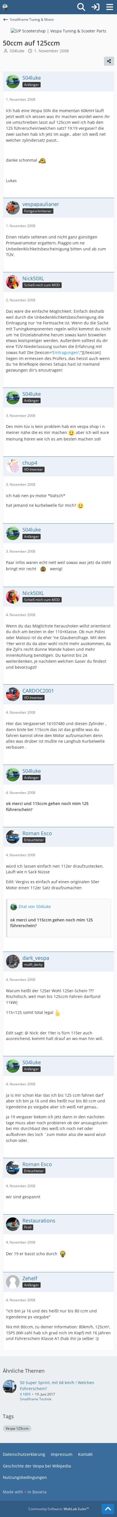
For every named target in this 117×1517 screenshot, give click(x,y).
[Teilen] (109, 61)
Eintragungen (65, 352)
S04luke (17, 50)
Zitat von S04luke (34, 906)
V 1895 (25, 1394)
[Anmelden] (95, 7)
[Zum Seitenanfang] (108, 1509)
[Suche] (81, 7)
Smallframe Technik (35, 1399)
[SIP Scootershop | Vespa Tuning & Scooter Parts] (58, 30)
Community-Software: (58, 1508)
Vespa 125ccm (17, 1428)
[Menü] (109, 7)
